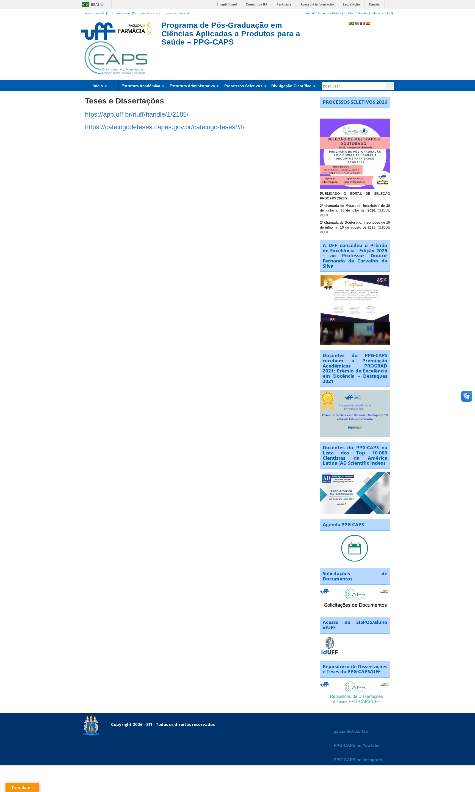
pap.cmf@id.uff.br (351, 731)
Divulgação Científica (291, 86)
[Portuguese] (351, 23)
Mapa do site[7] (382, 13)
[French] (362, 23)
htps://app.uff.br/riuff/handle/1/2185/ (137, 114)
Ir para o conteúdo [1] (95, 13)
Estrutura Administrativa (192, 86)
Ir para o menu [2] (124, 13)
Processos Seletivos (243, 86)
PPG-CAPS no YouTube (356, 745)
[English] (356, 23)
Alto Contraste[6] (359, 13)
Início (98, 86)
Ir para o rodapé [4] (177, 13)
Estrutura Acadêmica (140, 86)
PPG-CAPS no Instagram (358, 759)
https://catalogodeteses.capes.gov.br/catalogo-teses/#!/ (165, 127)
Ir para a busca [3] (150, 13)
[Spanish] (367, 23)
